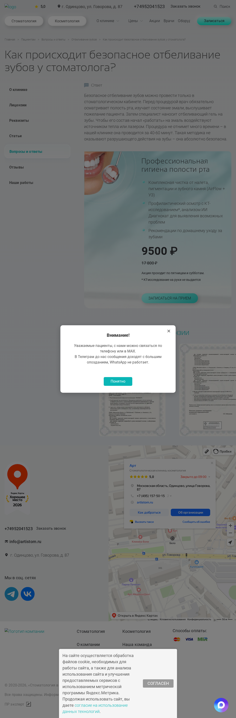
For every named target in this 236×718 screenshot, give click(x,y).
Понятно (118, 381)
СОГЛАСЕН (158, 683)
